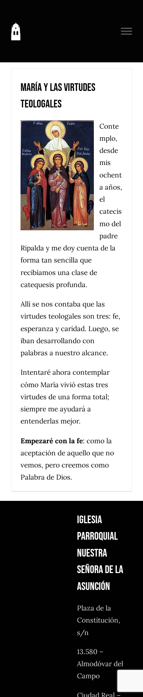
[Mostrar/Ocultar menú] (126, 31)
